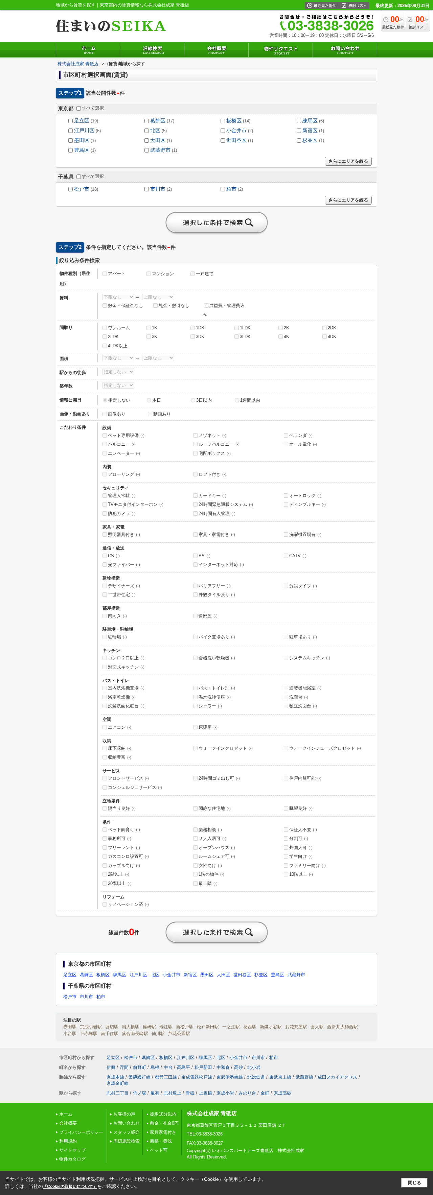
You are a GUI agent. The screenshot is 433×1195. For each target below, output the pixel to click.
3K (154, 336)
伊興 (111, 1067)
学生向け (301, 856)
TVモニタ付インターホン (135, 504)
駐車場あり (303, 636)
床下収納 (119, 748)
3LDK (245, 336)
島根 (155, 1067)
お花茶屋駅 (296, 1026)
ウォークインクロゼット (226, 748)
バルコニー (122, 444)
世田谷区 (236, 140)
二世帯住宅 (122, 594)
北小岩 (253, 1067)
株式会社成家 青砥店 (212, 1113)
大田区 (157, 140)
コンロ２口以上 (126, 657)
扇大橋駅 (130, 1026)
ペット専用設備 (126, 435)
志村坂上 (172, 1093)
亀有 (155, 1093)
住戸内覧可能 (305, 778)
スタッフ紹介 (126, 1132)
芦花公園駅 (179, 1033)
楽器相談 (210, 829)
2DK (332, 327)
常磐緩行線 (140, 1077)
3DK (200, 336)
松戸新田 (203, 1067)
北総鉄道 (256, 1077)
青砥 (190, 1093)
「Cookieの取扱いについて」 (70, 1186)
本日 (156, 400)
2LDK (113, 336)
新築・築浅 (161, 1141)
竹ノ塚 (139, 1093)
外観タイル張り (217, 594)
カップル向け (124, 865)
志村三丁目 (118, 1093)
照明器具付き (124, 534)
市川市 (157, 189)
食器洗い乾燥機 (217, 657)
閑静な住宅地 (215, 808)
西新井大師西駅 (342, 1026)
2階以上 (118, 874)
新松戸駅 (184, 1026)
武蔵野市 (160, 150)
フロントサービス (128, 778)
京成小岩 (225, 1093)
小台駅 (69, 1033)
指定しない (119, 400)
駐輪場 (117, 636)
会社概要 (68, 1123)
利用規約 (68, 1141)
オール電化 (303, 444)
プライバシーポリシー (81, 1132)
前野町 (139, 1067)
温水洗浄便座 (215, 697)
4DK (332, 336)
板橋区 (234, 120)
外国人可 (301, 847)
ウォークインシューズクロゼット (325, 748)
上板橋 (205, 1093)
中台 (168, 1067)
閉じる (414, 1182)
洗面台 (298, 697)
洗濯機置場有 (305, 534)
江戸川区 (84, 130)
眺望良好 (301, 808)
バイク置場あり (217, 636)
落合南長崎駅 (135, 1033)
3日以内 (204, 400)
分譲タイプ (303, 585)
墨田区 (81, 140)
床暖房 (208, 727)
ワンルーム (119, 327)
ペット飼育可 (124, 829)
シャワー (210, 705)
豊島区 (81, 150)
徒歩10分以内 (163, 1114)
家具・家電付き (217, 534)
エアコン (119, 727)
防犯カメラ (122, 513)
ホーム (65, 1114)
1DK (200, 327)
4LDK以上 (118, 345)
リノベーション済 (128, 904)
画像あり (117, 414)
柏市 (231, 189)
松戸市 (81, 189)
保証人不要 (303, 829)
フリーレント (124, 847)
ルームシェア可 (217, 856)
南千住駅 (109, 1033)
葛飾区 (157, 120)
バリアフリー (215, 585)
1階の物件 (211, 874)
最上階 (208, 883)
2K (286, 327)
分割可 (298, 838)
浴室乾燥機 (122, 697)
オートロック (305, 495)
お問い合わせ (126, 1123)
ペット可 (158, 1150)
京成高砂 (282, 1093)
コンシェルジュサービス (135, 787)
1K (154, 327)
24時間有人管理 (217, 513)
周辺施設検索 (126, 1141)
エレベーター (124, 453)
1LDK (245, 327)
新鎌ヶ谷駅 (271, 1026)
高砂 (238, 1067)
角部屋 (208, 615)
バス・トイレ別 (217, 687)
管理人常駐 (122, 495)
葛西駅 (249, 1026)
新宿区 (310, 130)
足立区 (81, 120)
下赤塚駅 (88, 1033)
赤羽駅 (69, 1026)
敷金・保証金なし (125, 305)
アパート (117, 273)
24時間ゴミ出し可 (219, 778)
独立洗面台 (303, 705)
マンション (163, 273)
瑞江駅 (166, 1026)
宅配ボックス (215, 453)
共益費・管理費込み (224, 310)
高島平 (183, 1067)
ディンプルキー (307, 504)
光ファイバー (124, 564)
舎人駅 (317, 1026)
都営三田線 (166, 1077)
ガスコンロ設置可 (128, 856)
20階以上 (120, 883)
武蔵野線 (304, 1077)
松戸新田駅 (208, 1026)
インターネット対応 (221, 564)
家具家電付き (163, 1132)
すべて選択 (93, 108)
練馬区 (310, 120)
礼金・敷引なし (174, 305)
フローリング (124, 474)
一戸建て (204, 273)
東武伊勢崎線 (229, 1077)
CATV (297, 555)
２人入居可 (212, 838)
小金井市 (236, 130)
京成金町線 (118, 1083)
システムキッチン (309, 657)
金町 (264, 1093)
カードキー (212, 495)
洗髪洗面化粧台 (126, 705)
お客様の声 (124, 1114)
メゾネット (212, 435)
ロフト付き (212, 474)
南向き (117, 615)
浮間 (124, 1067)
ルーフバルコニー (219, 444)
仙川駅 (158, 1033)
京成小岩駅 (91, 1026)
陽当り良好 (122, 808)
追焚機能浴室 (305, 687)
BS (204, 555)
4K (286, 336)
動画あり (162, 414)
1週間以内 (250, 400)
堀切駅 (111, 1026)
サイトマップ (72, 1150)
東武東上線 (280, 1077)
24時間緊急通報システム (226, 504)
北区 (155, 130)
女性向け (210, 865)
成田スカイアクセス (337, 1077)
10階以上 (301, 874)
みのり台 (247, 1093)
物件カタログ (72, 1159)
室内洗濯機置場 (126, 687)
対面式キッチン (126, 667)
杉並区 (310, 140)
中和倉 (223, 1067)
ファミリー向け (307, 865)
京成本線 (115, 1077)
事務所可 (119, 838)
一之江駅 (231, 1026)
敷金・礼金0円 (164, 1123)
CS (114, 555)
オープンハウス (217, 847)
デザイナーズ (124, 585)
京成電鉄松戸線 (196, 1077)
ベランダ (301, 435)
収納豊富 (119, 757)
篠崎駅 (149, 1026)
